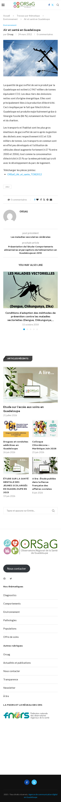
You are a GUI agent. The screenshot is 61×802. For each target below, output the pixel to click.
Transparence (10, 679)
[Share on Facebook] (41, 199)
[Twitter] (11, 578)
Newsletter (9, 687)
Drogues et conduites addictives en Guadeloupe (15, 445)
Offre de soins (11, 636)
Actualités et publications (17, 662)
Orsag (10, 34)
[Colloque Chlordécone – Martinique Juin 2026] (45, 428)
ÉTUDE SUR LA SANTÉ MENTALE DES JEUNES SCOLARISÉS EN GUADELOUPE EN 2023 (16, 485)
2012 (7, 187)
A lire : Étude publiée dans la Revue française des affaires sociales (44, 484)
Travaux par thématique (28, 15)
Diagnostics (9, 595)
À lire (6, 696)
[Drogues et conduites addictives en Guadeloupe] (16, 428)
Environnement (10, 19)
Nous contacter (11, 671)
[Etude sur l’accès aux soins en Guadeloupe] (30, 384)
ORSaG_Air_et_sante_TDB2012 (24, 174)
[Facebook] (4, 578)
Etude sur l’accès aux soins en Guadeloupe (23, 409)
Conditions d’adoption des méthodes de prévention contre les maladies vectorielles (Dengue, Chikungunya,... (30, 316)
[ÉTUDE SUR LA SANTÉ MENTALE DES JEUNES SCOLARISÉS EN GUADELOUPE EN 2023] (16, 465)
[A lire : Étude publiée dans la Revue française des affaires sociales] (45, 465)
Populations (9, 628)
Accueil (6, 15)
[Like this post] (37, 199)
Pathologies (10, 620)
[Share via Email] (51, 199)
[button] (6, 300)
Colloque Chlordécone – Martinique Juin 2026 (44, 445)
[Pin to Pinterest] (47, 199)
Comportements (12, 603)
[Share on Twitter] (44, 199)
